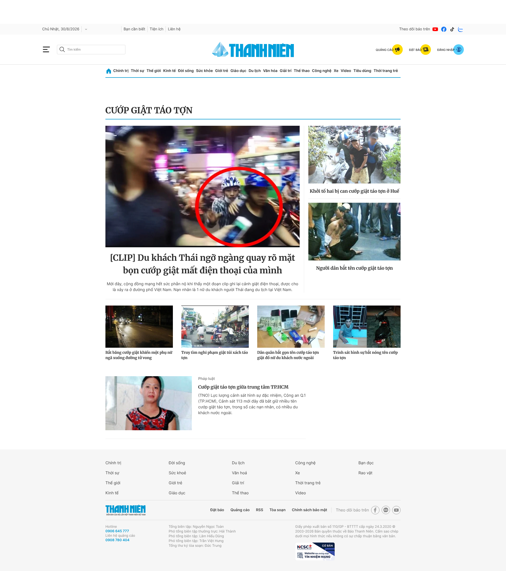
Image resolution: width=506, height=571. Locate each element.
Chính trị (121, 71)
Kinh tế (169, 71)
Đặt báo (217, 510)
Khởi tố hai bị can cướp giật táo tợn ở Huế (354, 191)
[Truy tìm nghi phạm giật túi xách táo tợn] (215, 327)
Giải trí (285, 71)
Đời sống (186, 71)
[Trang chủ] (108, 71)
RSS (259, 510)
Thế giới (154, 71)
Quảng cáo (240, 510)
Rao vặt (365, 472)
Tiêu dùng (362, 71)
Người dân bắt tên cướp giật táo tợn (354, 268)
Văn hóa (270, 71)
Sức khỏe (204, 71)
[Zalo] (461, 29)
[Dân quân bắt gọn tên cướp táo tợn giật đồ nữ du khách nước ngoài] (291, 327)
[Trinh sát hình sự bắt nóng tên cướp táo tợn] (367, 327)
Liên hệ (174, 29)
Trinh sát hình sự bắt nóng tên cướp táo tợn (365, 355)
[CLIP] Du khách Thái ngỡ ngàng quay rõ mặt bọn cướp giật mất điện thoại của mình (202, 264)
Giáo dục (238, 71)
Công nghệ (322, 71)
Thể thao (302, 71)
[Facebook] (444, 29)
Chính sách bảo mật (309, 510)
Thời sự (137, 71)
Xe (336, 71)
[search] (91, 49)
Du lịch (255, 71)
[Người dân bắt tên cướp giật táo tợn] (354, 231)
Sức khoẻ (177, 472)
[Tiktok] (452, 29)
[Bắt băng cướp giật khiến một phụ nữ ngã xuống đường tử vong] (139, 327)
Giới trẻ (221, 71)
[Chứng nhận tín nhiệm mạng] (315, 551)
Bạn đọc (366, 462)
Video (346, 71)
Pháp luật (206, 378)
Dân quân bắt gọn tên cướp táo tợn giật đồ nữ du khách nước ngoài (288, 355)
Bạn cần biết (134, 29)
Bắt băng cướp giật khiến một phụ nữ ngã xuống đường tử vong (138, 355)
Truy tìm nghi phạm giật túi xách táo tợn (214, 355)
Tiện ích (156, 29)
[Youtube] (435, 29)
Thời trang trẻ (386, 71)
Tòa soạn (278, 510)
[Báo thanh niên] (253, 49)
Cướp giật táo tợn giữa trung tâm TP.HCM (243, 387)
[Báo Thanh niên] (125, 510)
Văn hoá (239, 472)
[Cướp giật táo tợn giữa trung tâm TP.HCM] (148, 403)
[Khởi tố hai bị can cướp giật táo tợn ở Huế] (354, 154)
